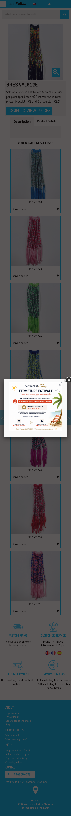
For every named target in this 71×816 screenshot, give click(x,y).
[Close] (67, 379)
